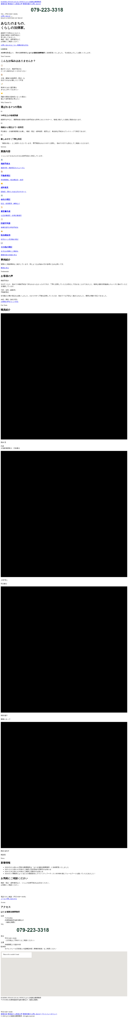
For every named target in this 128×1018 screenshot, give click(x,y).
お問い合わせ (36, 4)
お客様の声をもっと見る (9, 301)
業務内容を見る (22, 45)
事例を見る (5, 268)
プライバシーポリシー (49, 1014)
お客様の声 (18, 4)
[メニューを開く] (11, 16)
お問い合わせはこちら (9, 45)
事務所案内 (27, 4)
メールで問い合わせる (9, 899)
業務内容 (4, 4)
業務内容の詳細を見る (9, 255)
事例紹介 (11, 4)
